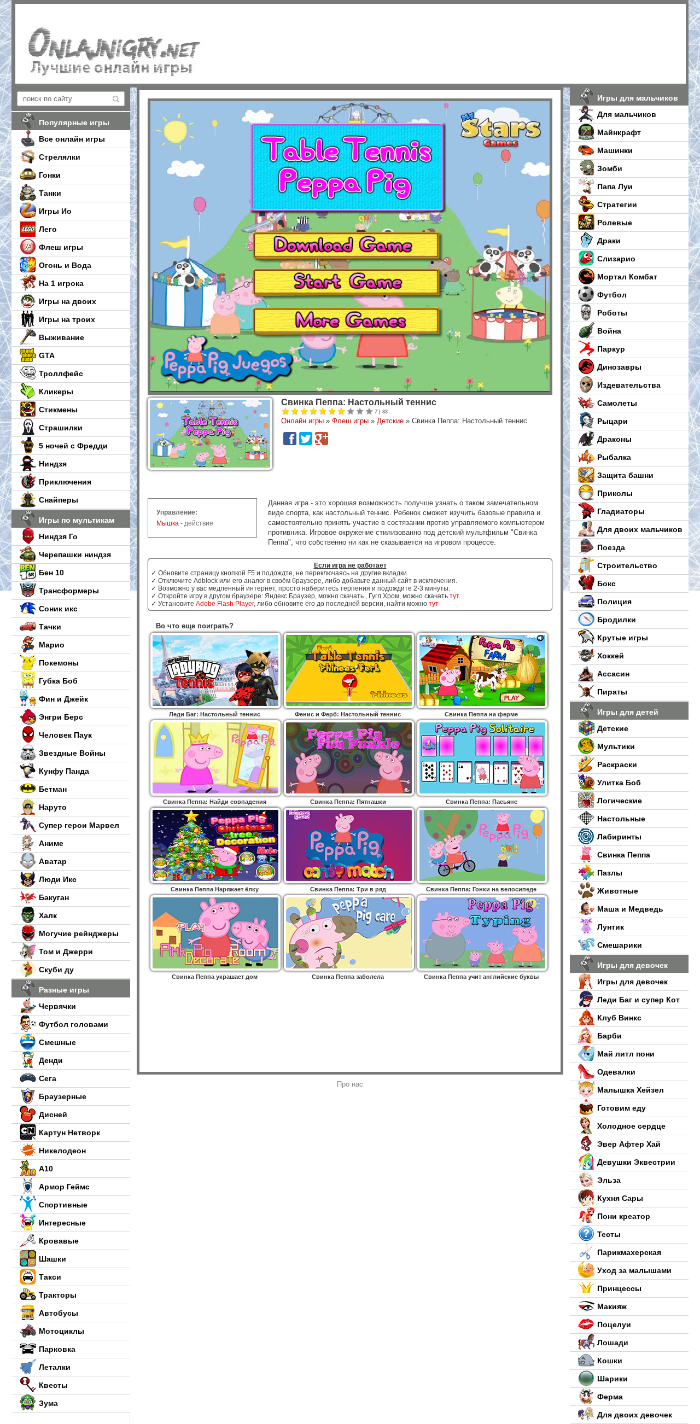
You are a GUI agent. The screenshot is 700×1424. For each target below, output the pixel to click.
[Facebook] (289, 438)
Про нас (350, 1084)
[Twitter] (305, 438)
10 (369, 411)
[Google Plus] (321, 438)
